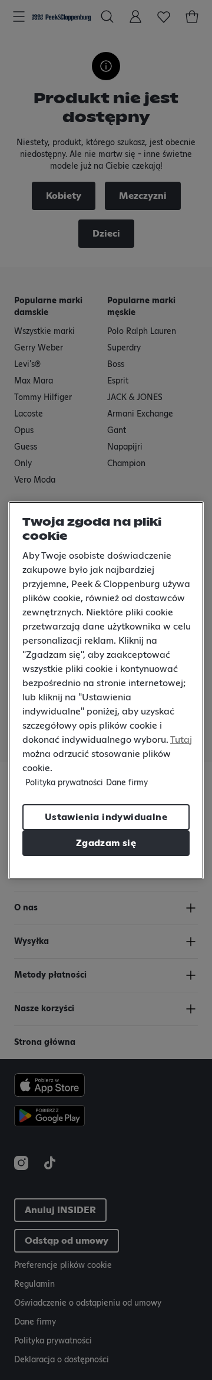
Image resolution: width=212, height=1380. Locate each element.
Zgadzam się (106, 843)
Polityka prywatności (64, 783)
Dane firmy (127, 783)
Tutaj (181, 740)
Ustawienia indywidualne (106, 817)
